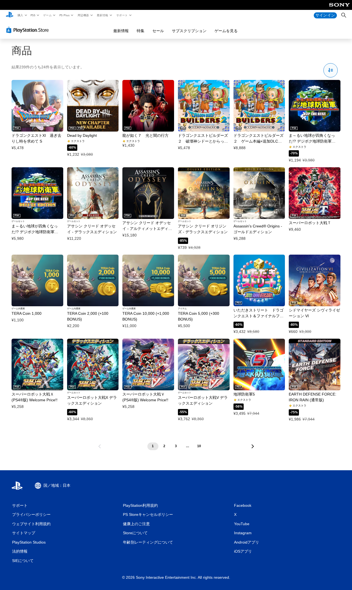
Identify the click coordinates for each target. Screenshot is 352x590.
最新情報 (102, 15)
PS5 (33, 15)
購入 (20, 15)
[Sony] (339, 8)
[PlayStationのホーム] (9, 15)
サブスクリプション (189, 30)
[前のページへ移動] (99, 446)
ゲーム (47, 15)
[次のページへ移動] (252, 446)
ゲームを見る (226, 30)
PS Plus (64, 15)
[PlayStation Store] (28, 30)
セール (158, 30)
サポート (122, 15)
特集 (140, 30)
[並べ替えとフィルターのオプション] (330, 70)
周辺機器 (83, 15)
